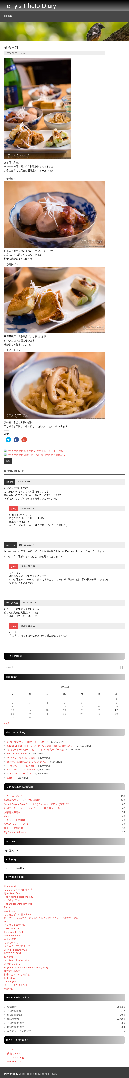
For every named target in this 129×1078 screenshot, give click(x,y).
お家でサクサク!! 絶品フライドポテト (28, 741)
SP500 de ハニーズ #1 (20, 773)
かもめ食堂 (10, 939)
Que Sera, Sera (12, 893)
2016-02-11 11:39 (28, 566)
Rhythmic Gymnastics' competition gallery (26, 967)
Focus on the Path (14, 932)
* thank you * (13, 981)
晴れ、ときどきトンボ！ (17, 985)
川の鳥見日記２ (12, 963)
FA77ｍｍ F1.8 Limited (21, 769)
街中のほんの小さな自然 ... (19, 974)
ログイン (12, 1049)
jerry (23, 53)
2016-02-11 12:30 (28, 626)
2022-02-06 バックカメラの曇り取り (23, 800)
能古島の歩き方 (12, 971)
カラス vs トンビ (13, 796)
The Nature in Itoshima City (18, 896)
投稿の (13, 1053)
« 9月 (7, 723)
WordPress (25, 1073)
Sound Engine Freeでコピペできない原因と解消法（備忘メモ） (41, 745)
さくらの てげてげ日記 (17, 946)
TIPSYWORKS (11, 928)
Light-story (9, 978)
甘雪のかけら (11, 942)
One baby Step (12, 935)
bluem (9, 481)
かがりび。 (10, 988)
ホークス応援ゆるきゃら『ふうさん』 (27, 761)
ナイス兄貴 (12, 602)
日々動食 (8, 956)
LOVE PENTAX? (12, 953)
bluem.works (10, 886)
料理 (8, 461)
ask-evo (10, 545)
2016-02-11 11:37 (28, 508)
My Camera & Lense (15, 832)
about (10, 777)
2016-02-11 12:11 (30, 603)
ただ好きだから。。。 (16, 900)
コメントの (15, 1057)
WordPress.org (15, 1061)
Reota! (7, 907)
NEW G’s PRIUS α (17, 753)
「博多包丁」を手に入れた (21, 765)
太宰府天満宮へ (12, 812)
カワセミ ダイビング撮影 (21, 757)
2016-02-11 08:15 (24, 482)
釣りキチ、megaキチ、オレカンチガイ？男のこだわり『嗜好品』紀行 (41, 918)
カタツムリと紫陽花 (14, 820)
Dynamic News (47, 1073)
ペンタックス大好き (14, 925)
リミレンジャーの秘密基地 (18, 889)
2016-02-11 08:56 (26, 545)
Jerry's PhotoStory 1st (15, 949)
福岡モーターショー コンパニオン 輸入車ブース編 (35, 749)
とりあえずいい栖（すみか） (19, 914)
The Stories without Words (18, 903)
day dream (9, 911)
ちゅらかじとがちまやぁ (17, 960)
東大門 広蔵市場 (13, 828)
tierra (7, 921)
